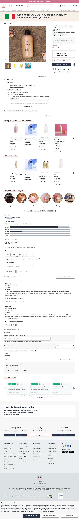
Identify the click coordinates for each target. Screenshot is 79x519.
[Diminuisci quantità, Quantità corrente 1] (53, 47)
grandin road (29, 496)
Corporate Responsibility (39, 453)
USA (34, 483)
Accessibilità (51, 458)
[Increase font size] (48, 76)
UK (36, 483)
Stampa (49, 115)
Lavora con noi (36, 451)
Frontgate (17, 496)
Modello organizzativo (38, 459)
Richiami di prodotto (24, 451)
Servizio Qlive (51, 461)
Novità (7, 10)
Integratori (32, 10)
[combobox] (38, 5)
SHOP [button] (10, 5)
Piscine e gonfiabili (9, 468)
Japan (45, 483)
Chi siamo (35, 446)
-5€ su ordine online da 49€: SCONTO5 (39, 1)
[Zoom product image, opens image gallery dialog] (5, 60)
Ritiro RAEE (22, 453)
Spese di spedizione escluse (67, 32)
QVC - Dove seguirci (9, 446)
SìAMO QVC (7, 459)
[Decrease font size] (50, 76)
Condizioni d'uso (52, 448)
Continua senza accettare (50, 515)
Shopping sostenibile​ (9, 453)
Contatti (21, 448)
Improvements (36, 496)
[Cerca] (51, 5)
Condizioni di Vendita (53, 451)
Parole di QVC (7, 448)
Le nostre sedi (36, 456)
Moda (47, 10)
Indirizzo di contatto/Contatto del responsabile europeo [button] (22, 110)
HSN (5, 496)
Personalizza (69, 515)
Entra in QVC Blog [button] (63, 435)
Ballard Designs (11, 496)
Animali (43, 10)
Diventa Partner (37, 448)
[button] (61, 5)
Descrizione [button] (10, 79)
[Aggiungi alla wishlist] (73, 64)
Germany (41, 483)
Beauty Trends (7, 461)
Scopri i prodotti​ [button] (39, 435)
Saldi (3, 10)
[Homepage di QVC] (5, 24)
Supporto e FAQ (23, 446)
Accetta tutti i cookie (31, 515)
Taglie (5, 451)
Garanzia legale (51, 463)
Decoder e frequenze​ (24, 461)
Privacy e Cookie (52, 446)
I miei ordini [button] (21, 435)
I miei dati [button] (9, 435)
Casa (38, 10)
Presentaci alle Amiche (10, 456)
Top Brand (13, 10)
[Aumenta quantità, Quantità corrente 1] (58, 47)
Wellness (20, 10)
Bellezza (26, 10)
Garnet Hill (23, 496)
